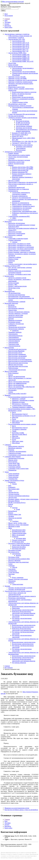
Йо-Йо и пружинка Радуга (16, 502)
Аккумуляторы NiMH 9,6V (21, 59)
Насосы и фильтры (14, 560)
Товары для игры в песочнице (18, 579)
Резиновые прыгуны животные (18, 562)
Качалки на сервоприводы (20, 203)
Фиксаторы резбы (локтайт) (17, 393)
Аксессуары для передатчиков (18, 157)
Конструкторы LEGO (15, 352)
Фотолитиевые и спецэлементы (22, 145)
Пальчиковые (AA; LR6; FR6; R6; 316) (24, 141)
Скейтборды (12, 325)
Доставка (8, 22)
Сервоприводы (13, 191)
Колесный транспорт (11, 303)
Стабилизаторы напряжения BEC (19, 216)
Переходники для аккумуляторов (22, 97)
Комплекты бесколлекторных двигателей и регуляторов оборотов (23, 612)
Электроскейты (13, 342)
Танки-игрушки (13, 475)
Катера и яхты (9, 276)
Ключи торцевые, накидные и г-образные (21, 252)
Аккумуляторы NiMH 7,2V (21, 56)
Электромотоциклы (14, 339)
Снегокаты (11, 569)
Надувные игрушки (14, 550)
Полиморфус (12, 390)
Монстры (15, 417)
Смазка (10, 392)
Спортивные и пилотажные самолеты (20, 455)
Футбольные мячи (18, 542)
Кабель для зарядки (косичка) (21, 94)
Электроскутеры (13, 344)
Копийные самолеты (15, 448)
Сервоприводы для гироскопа (21, 208)
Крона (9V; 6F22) (17, 136)
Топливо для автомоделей (16, 589)
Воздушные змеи (13, 489)
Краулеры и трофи (18, 433)
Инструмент (8, 237)
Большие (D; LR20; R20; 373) (21, 133)
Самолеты (8, 444)
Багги (14, 412)
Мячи (10, 528)
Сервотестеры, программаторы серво (24, 211)
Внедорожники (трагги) (20, 414)
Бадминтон (12, 482)
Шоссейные (16, 422)
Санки (10, 564)
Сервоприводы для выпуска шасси (23, 206)
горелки (14, 242)
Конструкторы (9, 347)
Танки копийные (13, 473)
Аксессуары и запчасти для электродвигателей (17, 593)
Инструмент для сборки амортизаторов (21, 249)
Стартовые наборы (14, 467)
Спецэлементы (21, 148)
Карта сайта (8, 27)
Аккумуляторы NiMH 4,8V (21, 54)
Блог (6, 20)
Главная (7, 19)
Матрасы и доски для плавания (18, 524)
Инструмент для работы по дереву (19, 243)
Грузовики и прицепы (19, 429)
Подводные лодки (14, 288)
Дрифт (14, 431)
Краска (10, 375)
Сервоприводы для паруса (20, 209)
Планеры (11, 450)
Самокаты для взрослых (16, 323)
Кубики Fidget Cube (14, 514)
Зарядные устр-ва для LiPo (16, 77)
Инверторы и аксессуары (16, 87)
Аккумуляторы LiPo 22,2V (20, 48)
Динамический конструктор (17, 349)
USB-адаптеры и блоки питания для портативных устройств (20, 36)
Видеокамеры (12, 269)
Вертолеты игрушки (14, 232)
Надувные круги (13, 552)
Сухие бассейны (13, 572)
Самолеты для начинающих (17, 451)
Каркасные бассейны (19, 547)
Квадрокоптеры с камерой (16, 301)
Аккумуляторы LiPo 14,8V (20, 44)
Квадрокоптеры (10, 291)
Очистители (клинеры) (15, 388)
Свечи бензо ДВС (14, 463)
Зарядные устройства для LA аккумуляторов (22, 80)
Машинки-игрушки (18, 402)
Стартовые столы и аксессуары (18, 468)
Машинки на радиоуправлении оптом (17, 808)
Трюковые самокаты (14, 332)
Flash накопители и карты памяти (19, 155)
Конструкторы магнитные (16, 358)
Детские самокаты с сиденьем (18, 313)
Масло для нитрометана (16, 385)
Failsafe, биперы (13, 153)
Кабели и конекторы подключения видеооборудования (19, 271)
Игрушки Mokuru (14, 501)
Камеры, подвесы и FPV (12, 266)
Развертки (11, 260)
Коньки (10, 513)
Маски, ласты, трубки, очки (17, 523)
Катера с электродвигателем (17, 286)
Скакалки (11, 565)
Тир (9, 576)
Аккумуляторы (17, 119)
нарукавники (16, 553)
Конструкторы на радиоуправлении (19, 359)
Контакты (8, 25)
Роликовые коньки (14, 322)
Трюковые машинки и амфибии (22, 407)
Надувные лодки (13, 557)
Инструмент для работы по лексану (19, 245)
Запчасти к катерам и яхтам (17, 277)
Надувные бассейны (18, 548)
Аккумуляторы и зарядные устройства (17, 34)
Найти (3, 10)
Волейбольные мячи (18, 531)
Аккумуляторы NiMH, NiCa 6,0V (23, 61)
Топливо (7, 586)
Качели (10, 504)
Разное (10, 262)
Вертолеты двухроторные (16, 223)
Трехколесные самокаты (16, 329)
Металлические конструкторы (18, 363)
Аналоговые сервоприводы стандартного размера (21, 193)
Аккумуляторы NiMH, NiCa (17, 53)
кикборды (15, 330)
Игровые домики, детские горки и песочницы (23, 499)
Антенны (11, 158)
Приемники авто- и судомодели (18, 189)
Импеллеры (16, 608)
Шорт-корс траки (17, 421)
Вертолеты (8, 221)
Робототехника (13, 368)
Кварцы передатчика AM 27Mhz (22, 167)
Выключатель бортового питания (19, 160)
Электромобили (13, 337)
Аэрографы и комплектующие (18, 238)
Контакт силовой (17, 95)
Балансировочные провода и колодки (24, 92)
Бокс (9, 485)
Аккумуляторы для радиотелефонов (23, 71)
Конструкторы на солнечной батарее (20, 361)
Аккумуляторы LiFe (18, 41)
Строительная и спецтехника (21, 405)
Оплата (7, 24)
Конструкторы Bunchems (16, 351)
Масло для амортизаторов (16, 376)
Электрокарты (13, 334)
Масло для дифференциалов (17, 383)
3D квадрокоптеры (14, 293)
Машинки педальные (15, 320)
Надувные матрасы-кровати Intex (19, 559)
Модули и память (14, 180)
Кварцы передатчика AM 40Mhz (22, 168)
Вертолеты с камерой (15, 235)
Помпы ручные (13, 259)
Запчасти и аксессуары (15, 315)
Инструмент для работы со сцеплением (21, 247)
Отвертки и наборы (14, 257)
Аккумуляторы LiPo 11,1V (20, 42)
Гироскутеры (12, 310)
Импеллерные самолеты (16, 446)
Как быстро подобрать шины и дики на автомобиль (21, 810)
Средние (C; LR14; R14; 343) (21, 143)
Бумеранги (11, 487)
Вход (6, 14)
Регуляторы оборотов (19, 662)
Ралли (14, 419)
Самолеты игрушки (14, 453)
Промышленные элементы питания (19, 105)
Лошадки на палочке (15, 518)
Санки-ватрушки (17, 584)
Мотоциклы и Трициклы (20, 404)
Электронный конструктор (17, 369)
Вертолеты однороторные (16, 233)
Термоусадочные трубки (20, 102)
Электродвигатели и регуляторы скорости (18, 591)
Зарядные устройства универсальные (20, 82)
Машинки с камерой (18, 398)
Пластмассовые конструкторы (18, 366)
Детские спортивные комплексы (18, 496)
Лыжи (10, 519)
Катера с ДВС (12, 284)
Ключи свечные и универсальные (19, 250)
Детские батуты (13, 492)
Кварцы (10, 165)
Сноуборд (15, 521)
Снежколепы (12, 570)
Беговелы (11, 305)
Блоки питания (13, 65)
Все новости (9, 667)
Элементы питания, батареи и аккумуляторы (22, 117)
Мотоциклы (16, 438)
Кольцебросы (12, 511)
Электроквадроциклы (15, 335)
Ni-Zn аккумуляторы (22, 124)
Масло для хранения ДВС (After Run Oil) (21, 387)
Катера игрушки (13, 283)
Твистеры (11, 574)
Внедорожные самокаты (16, 308)
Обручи (14, 567)
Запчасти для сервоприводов (21, 197)
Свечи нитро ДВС (14, 465)
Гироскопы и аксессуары (16, 162)
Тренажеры (12, 581)
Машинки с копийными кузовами (23, 400)
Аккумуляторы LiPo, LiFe (16, 39)
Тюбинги (11, 582)
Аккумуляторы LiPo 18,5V (20, 46)
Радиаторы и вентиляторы (16, 598)
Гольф (18, 509)
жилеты (18, 555)
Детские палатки (13, 494)
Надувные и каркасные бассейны (19, 543)
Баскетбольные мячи (18, 530)
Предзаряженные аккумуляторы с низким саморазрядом (27, 130)
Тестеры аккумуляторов (16, 116)
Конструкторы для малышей (17, 356)
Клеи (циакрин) (13, 373)
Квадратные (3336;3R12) (20, 134)
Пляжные (15, 536)
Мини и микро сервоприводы (21, 204)
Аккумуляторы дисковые (24, 126)
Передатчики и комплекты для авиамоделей (22, 182)
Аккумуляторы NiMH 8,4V (21, 58)
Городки (15, 507)
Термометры (12, 470)
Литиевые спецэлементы (24, 146)
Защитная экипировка (15, 317)
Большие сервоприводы (20, 196)
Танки (7, 472)
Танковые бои (12, 478)
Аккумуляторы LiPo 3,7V (20, 49)
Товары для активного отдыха (14, 480)
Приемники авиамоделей (16, 187)
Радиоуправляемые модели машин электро (22, 424)
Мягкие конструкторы (15, 364)
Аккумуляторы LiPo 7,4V (20, 51)
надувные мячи (21, 538)
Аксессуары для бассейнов (20, 545)
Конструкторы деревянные (17, 354)
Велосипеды (12, 306)
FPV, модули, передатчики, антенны (20, 267)
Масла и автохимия (11, 371)
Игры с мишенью (17, 577)
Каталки (11, 318)
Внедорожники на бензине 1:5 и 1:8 (23, 415)
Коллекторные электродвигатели (23, 610)
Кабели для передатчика (16, 163)
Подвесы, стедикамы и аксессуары (19, 274)
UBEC (14, 218)
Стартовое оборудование (13, 456)
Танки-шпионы (13, 477)
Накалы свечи (12, 460)
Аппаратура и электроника (13, 151)
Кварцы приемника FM (19, 172)
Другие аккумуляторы (15, 66)
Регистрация (9, 15)
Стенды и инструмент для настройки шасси (22, 264)
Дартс (10, 490)
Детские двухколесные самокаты (19, 312)
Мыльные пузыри (14, 526)
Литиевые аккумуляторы (24, 128)
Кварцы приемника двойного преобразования (21, 174)
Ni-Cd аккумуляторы (22, 121)
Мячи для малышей (18, 535)
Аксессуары (12, 63)
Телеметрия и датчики (15, 220)
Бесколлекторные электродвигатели (23, 606)
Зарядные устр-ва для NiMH (17, 78)
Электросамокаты (14, 341)
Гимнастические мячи (19, 533)
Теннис (14, 484)
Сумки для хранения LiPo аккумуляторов (21, 114)
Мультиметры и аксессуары (17, 104)
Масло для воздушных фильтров (18, 381)
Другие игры (12, 497)
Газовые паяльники (14, 240)
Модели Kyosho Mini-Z (19, 434)
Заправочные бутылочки (16, 458)
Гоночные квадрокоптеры (16, 295)
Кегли (10, 506)
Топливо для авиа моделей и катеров (20, 588)
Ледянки (11, 516)
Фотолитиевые (21, 150)
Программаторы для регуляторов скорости (22, 596)
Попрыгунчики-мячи (19, 540)
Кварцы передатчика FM (20, 170)
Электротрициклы (14, 346)
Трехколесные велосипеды (17, 327)
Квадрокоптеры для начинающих (19, 296)
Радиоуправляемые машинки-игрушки (20, 397)
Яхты (10, 289)
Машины (7, 395)
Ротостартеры (12, 461)
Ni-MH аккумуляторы (23, 122)
